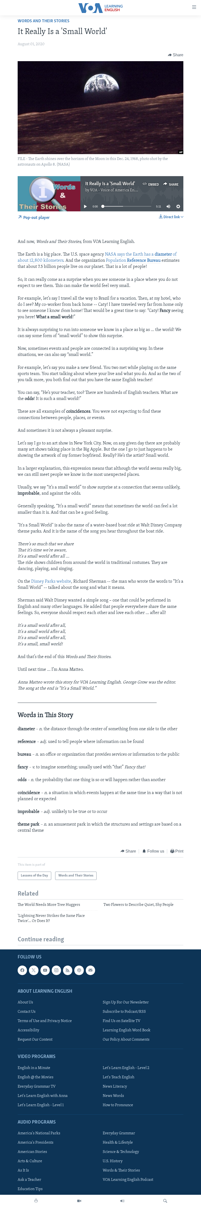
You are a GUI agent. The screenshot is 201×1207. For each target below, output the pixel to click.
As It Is (23, 1171)
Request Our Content (35, 1040)
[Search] (165, 1201)
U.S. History (113, 1161)
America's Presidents (35, 1143)
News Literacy (115, 1087)
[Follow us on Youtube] (45, 970)
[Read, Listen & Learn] (36, 1201)
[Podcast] (79, 970)
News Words (113, 1096)
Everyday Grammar (119, 1133)
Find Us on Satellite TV (121, 1021)
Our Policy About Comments (126, 1040)
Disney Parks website (51, 582)
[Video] (79, 1201)
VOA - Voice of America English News (121, 190)
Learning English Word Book (127, 1030)
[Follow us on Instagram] (56, 970)
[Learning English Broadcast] (122, 1201)
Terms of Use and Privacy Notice (45, 1021)
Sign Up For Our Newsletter (126, 1002)
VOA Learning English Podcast (128, 1180)
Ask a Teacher (29, 1180)
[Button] (176, 55)
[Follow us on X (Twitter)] (33, 970)
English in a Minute (34, 1068)
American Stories (32, 1152)
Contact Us (27, 1012)
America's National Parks (39, 1133)
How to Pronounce (118, 1105)
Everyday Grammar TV (37, 1087)
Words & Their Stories (121, 1171)
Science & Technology (121, 1152)
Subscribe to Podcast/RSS (124, 1012)
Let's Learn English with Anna (43, 1096)
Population (133, 261)
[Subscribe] (90, 970)
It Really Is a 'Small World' (110, 184)
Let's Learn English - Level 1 (41, 1105)
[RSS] (67, 970)
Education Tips (30, 1189)
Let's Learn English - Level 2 (126, 1068)
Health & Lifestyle (118, 1143)
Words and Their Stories (43, 21)
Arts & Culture (30, 1161)
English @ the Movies (35, 1077)
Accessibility (28, 1030)
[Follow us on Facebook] (22, 970)
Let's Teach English (118, 1077)
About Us (25, 1002)
